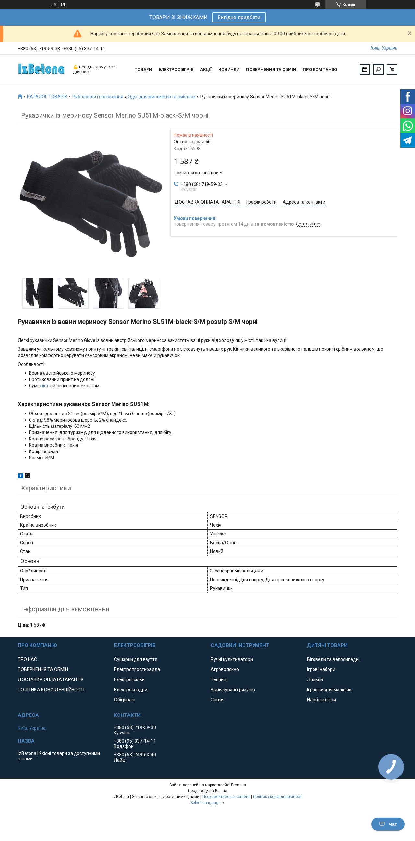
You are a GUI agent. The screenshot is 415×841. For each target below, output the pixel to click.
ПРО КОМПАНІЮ (320, 69)
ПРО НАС (27, 659)
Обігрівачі (124, 699)
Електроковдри (130, 689)
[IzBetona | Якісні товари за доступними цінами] (42, 69)
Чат (393, 824)
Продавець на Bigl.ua (207, 790)
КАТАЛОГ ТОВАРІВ (47, 96)
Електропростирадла (137, 669)
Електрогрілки (129, 679)
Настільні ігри (321, 699)
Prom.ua (238, 785)
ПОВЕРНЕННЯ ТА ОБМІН (271, 69)
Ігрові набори (321, 669)
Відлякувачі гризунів (233, 689)
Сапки (217, 699)
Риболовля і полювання (97, 96)
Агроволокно (225, 669)
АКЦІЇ (206, 69)
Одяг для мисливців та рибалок (162, 96)
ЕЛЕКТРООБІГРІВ (176, 69)
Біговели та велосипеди (333, 659)
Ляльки (315, 679)
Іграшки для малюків (329, 689)
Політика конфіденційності (277, 796)
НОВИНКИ (229, 69)
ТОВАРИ (143, 69)
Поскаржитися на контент (226, 796)
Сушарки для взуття (135, 659)
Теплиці (219, 679)
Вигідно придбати (239, 17)
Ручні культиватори (232, 659)
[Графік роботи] (365, 69)
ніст (45, 385)
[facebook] (20, 476)
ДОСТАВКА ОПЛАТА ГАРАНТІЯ (50, 679)
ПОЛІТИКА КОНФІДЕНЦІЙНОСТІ (51, 689)
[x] (27, 476)
